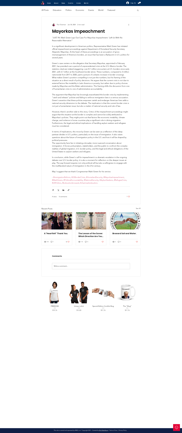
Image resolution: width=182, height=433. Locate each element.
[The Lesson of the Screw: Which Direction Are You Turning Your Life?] (91, 220)
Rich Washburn (103, 430)
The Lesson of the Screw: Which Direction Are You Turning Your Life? (90, 235)
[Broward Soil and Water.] (125, 220)
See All (138, 208)
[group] (91, 297)
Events (91, 10)
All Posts (45, 10)
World (100, 10)
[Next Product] (141, 292)
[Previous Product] (40, 292)
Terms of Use (113, 430)
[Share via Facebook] (53, 190)
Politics (69, 10)
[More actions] (128, 24)
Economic (80, 10)
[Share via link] (69, 190)
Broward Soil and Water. (124, 233)
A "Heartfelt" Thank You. (56, 233)
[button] (139, 3)
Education (57, 10)
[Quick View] (55, 292)
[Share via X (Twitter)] (58, 190)
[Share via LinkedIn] (63, 190)
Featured (111, 10)
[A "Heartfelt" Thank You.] (57, 220)
